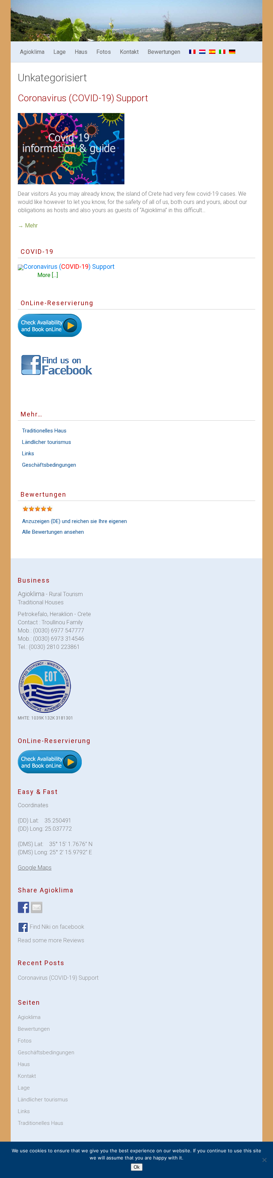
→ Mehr (28, 225)
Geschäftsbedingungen (49, 465)
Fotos (103, 51)
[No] (264, 1159)
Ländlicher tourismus (46, 442)
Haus (81, 51)
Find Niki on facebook (56, 926)
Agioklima (32, 51)
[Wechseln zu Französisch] (192, 51)
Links (28, 453)
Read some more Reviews (51, 940)
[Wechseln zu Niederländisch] (202, 51)
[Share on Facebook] (23, 907)
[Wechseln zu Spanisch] (212, 51)
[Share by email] (36, 907)
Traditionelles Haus (44, 430)
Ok (137, 1167)
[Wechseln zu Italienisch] (222, 51)
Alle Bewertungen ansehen (53, 532)
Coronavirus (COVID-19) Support (83, 98)
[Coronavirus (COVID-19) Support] (136, 148)
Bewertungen (164, 51)
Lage (59, 51)
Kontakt (129, 51)
